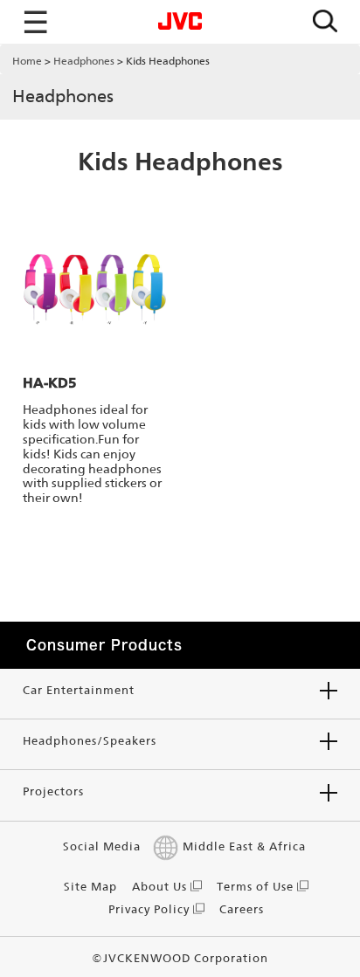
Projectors (53, 791)
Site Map (90, 886)
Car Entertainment (79, 690)
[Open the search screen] (325, 22)
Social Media (102, 846)
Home (27, 61)
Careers (241, 909)
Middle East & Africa (244, 846)
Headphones (83, 61)
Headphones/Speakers (89, 740)
